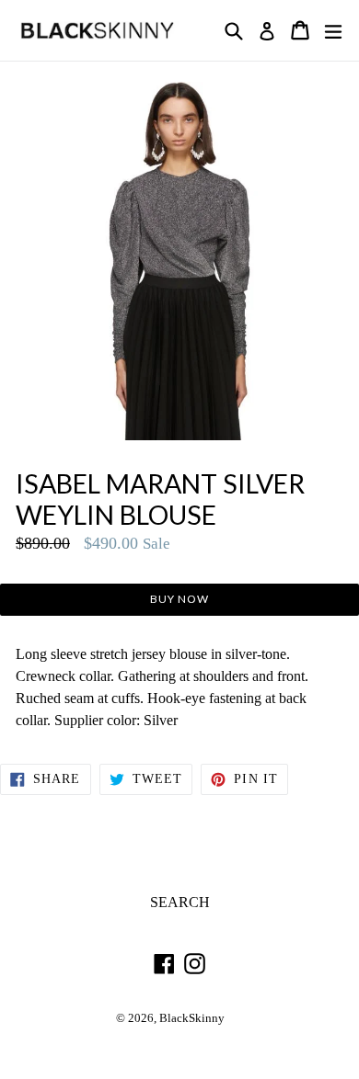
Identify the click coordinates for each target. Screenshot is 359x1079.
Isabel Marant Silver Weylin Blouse (160, 499)
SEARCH (180, 902)
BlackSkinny (192, 1018)
